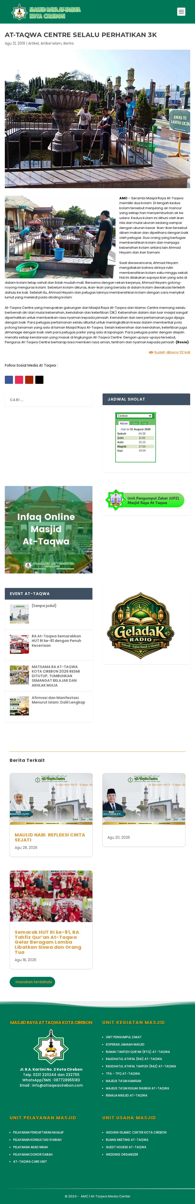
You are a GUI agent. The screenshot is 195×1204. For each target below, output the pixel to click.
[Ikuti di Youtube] (29, 380)
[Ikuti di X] (39, 380)
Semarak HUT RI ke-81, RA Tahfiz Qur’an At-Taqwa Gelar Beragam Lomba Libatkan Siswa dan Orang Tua (48, 942)
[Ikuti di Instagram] (19, 380)
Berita (68, 43)
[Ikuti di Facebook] (9, 380)
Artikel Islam (51, 43)
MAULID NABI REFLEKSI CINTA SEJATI (50, 837)
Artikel (33, 43)
